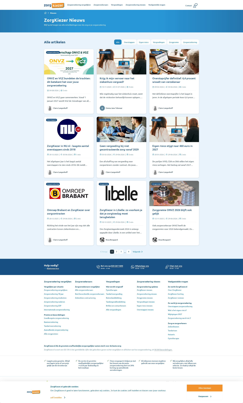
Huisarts (171, 334)
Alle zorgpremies (51, 334)
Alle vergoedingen (113, 309)
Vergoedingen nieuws (146, 302)
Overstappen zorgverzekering (180, 306)
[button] (176, 265)
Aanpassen (203, 396)
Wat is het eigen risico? (177, 310)
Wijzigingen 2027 (175, 314)
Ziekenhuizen (173, 326)
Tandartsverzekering (52, 326)
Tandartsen (172, 330)
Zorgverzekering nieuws (147, 294)
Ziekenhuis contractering (85, 298)
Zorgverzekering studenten (55, 298)
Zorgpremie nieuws (145, 298)
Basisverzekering (51, 322)
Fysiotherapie (111, 290)
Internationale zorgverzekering (57, 309)
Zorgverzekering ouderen (54, 302)
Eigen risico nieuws (144, 305)
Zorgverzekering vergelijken (55, 290)
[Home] (45, 13)
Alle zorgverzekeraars (84, 290)
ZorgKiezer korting (176, 294)
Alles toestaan (204, 388)
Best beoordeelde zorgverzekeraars (89, 294)
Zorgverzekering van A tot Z (179, 318)
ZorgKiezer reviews (176, 298)
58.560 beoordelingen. (163, 349)
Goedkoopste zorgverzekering (56, 318)
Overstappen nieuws (145, 309)
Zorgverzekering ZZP (52, 305)
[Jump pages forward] (125, 253)
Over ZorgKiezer (174, 290)
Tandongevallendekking (115, 302)
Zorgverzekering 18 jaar (54, 294)
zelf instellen (56, 397)
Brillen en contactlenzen (116, 305)
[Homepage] (54, 4)
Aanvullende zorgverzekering (56, 330)
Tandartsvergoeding (114, 294)
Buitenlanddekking (114, 298)
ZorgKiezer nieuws (144, 290)
